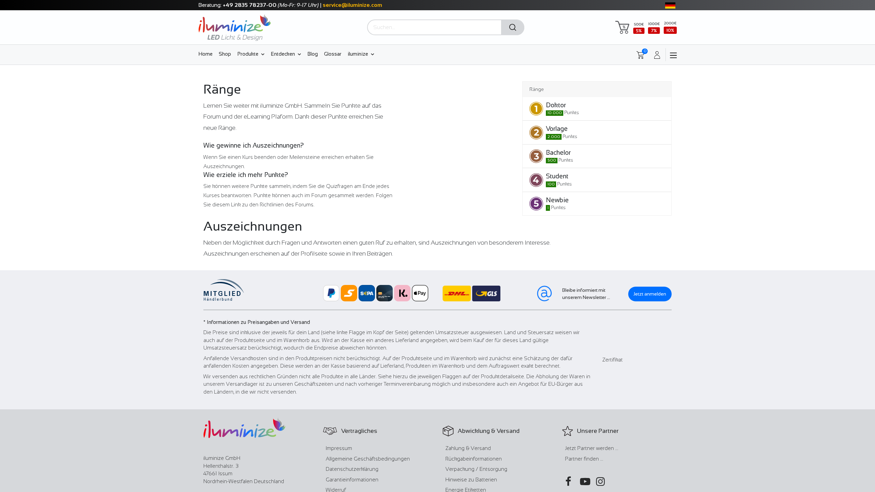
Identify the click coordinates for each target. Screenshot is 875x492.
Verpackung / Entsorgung (476, 469)
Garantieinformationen (352, 479)
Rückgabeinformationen (473, 459)
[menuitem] (207, 54)
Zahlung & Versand (468, 448)
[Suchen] (512, 27)
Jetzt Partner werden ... (591, 448)
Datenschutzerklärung (352, 469)
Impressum (339, 448)
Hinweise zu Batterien (471, 479)
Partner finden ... (584, 459)
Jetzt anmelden (650, 294)
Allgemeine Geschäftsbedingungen (368, 459)
